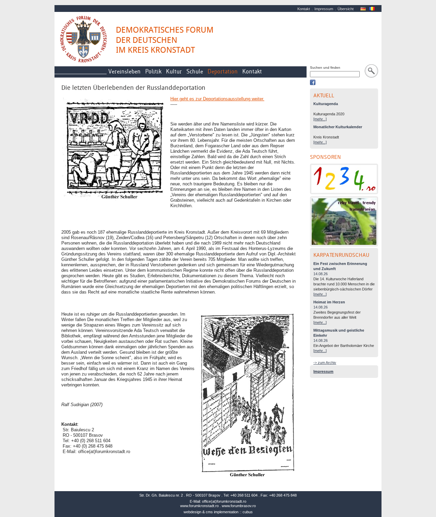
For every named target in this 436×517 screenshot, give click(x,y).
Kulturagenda (325, 104)
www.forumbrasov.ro (239, 506)
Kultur (174, 71)
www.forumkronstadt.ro (199, 506)
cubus (248, 512)
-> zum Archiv (324, 363)
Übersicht (346, 9)
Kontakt (303, 9)
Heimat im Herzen (329, 302)
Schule (194, 71)
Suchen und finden (325, 67)
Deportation (222, 71)
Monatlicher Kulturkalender (337, 127)
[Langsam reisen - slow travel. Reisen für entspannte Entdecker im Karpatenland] (344, 221)
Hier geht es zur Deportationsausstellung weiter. (217, 98)
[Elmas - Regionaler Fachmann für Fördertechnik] (344, 179)
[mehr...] (320, 119)
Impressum (323, 9)
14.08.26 (320, 274)
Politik (153, 71)
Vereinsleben (124, 71)
